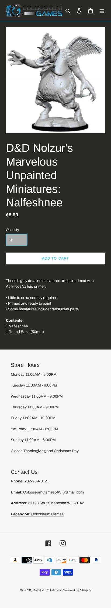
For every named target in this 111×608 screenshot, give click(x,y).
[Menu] (101, 10)
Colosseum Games (37, 514)
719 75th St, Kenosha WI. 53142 (57, 503)
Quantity (12, 230)
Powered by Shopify (76, 590)
